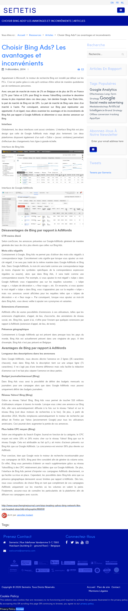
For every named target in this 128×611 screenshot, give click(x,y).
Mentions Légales (98, 590)
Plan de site (103, 587)
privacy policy (87, 603)
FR (117, 2)
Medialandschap (99, 106)
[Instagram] (87, 542)
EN (112, 2)
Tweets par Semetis (100, 172)
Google (107, 97)
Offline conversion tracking (104, 114)
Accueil (21, 35)
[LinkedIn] (77, 542)
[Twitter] (72, 542)
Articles (49, 35)
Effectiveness (97, 93)
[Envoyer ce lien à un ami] (82, 69)
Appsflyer (95, 118)
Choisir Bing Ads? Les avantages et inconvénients (34, 54)
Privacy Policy (7, 609)
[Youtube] (82, 542)
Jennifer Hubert (25, 514)
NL (122, 2)
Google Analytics (103, 89)
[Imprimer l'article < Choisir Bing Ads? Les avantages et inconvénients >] (79, 69)
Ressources (35, 35)
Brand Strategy (113, 110)
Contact (116, 587)
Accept (20, 609)
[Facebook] (67, 542)
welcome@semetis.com (22, 550)
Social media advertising (106, 102)
